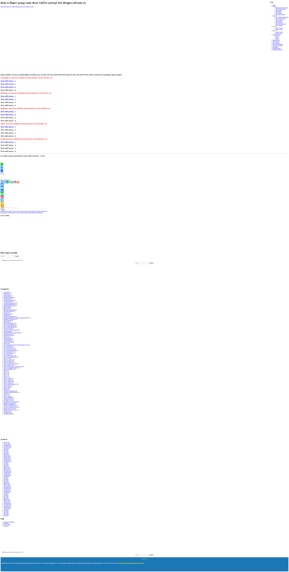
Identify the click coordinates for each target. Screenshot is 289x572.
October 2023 (7, 460)
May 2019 (6, 515)
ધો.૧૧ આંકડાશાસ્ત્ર (8, 347)
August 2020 (7, 508)
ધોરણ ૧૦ (6, 358)
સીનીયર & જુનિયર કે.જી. (10, 409)
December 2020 (7, 503)
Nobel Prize (6, 315)
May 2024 (6, 452)
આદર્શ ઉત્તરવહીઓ (8, 335)
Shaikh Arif (14, 6)
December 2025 (7, 445)
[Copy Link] (2, 203)
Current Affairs (7, 294)
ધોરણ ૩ (5, 370)
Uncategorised (7, 331)
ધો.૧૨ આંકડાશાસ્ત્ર (8, 353)
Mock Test (6, 308)
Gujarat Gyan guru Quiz (9, 303)
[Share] (144, 171)
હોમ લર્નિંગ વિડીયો (8, 414)
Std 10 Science (279, 22)
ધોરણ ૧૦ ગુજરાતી (8, 362)
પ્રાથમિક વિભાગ (277, 34)
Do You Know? (7, 296)
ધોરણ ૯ (5, 377)
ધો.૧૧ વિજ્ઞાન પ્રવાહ (29, 6)
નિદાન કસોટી (7, 386)
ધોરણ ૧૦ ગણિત (7, 361)
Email (2, 208)
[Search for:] (8, 256)
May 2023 (6, 464)
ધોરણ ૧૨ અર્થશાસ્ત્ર (9, 369)
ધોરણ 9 (274, 6)
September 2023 (7, 461)
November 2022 (7, 472)
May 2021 (6, 496)
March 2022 (6, 483)
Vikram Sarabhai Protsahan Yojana (12, 332)
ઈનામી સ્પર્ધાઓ (7, 339)
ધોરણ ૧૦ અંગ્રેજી (8, 359)
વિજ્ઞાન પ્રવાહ (279, 29)
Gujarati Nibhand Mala (9, 304)
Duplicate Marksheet (8, 297)
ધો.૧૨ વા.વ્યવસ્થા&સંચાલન (10, 357)
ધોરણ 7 (277, 37)
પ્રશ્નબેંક (5, 395)
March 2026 (6, 442)
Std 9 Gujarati (279, 10)
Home (274, 5)
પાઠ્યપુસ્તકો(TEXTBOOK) (10, 392)
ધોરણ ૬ (5, 373)
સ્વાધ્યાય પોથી (7, 412)
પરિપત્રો (6, 389)
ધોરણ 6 (277, 36)
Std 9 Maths (278, 11)
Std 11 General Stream (9, 323)
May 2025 (6, 450)
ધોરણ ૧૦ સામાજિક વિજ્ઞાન (10, 368)
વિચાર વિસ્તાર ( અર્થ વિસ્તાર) (11, 401)
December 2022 (7, 471)
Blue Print (6, 293)
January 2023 (7, 469)
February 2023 (7, 468)
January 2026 (7, 444)
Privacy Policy (7, 524)
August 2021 (7, 492)
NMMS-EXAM (7, 313)
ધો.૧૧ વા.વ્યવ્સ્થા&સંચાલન (10, 350)
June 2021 (6, 495)
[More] (18, 182)
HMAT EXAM (276, 40)
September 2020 (7, 507)
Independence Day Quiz (9, 305)
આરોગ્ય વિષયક (7, 338)
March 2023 (6, 467)
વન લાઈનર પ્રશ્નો (8, 400)
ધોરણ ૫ (5, 372)
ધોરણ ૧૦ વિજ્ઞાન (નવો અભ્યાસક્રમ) (12, 366)
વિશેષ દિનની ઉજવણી (9, 404)
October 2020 (7, 506)
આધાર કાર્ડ (6, 336)
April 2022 (6, 481)
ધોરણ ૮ (5, 376)
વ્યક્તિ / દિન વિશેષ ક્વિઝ (10, 405)
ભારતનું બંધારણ (7, 396)
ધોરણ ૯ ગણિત (7, 380)
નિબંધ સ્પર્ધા (6, 388)
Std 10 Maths (279, 21)
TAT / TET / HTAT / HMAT (10, 330)
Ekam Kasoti (20, 6)
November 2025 (7, 446)
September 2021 (7, 491)
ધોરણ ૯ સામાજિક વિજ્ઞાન (10, 384)
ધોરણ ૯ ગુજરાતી (8, 381)
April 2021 (6, 498)
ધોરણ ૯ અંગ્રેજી (8, 378)
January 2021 (7, 502)
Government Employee (9, 300)
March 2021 (6, 499)
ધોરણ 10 (275, 15)
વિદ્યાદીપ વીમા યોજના (9, 403)
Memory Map (7, 307)
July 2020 (6, 510)
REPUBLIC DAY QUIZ (10, 319)
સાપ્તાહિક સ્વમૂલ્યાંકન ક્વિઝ (11, 407)
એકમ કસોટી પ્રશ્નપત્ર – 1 (8, 81)
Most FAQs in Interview (9, 309)
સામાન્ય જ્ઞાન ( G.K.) (9, 408)
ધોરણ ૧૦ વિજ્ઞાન (8, 365)
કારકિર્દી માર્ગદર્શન (8, 340)
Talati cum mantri (8, 328)
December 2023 (7, 458)
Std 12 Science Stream (9, 327)
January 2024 (7, 457)
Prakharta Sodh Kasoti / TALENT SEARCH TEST (16, 317)
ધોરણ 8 (277, 38)
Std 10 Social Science (281, 24)
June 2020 (6, 511)
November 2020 (7, 504)
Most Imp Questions (277, 49)
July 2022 (6, 477)
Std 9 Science (279, 13)
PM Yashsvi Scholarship (9, 316)
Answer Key (7, 292)
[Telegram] (144, 166)
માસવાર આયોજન (8, 397)
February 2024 (7, 456)
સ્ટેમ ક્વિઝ (6, 411)
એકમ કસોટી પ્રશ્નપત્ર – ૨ (8, 114)
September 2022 (7, 475)
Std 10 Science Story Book (282, 17)
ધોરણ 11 (275, 26)
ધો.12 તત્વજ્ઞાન (7, 354)
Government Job (8, 301)
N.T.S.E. (6, 312)
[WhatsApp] (144, 164)
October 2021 (7, 490)
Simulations (275, 47)
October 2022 (7, 473)
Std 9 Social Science (280, 14)
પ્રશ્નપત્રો (6, 393)
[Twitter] (4, 182)
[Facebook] (144, 169)
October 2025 (7, 448)
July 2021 (6, 494)
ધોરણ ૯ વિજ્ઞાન (7, 382)
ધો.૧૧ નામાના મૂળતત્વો (9, 349)
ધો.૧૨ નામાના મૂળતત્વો (9, 355)
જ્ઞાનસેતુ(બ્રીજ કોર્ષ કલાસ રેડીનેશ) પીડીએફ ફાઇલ (16, 345)
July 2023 (6, 462)
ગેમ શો (5, 343)
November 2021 (7, 488)
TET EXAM (276, 41)
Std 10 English (279, 25)
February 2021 (7, 500)
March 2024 (6, 454)
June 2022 (6, 479)
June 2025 (6, 449)
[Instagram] (15, 182)
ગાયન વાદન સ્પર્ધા (8, 342)
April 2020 (6, 514)
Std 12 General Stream (9, 326)
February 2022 (7, 484)
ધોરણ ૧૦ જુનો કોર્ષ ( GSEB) (10, 363)
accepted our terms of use (124, 563)
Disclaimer (6, 523)
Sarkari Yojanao (7, 320)
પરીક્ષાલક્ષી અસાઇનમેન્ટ (9, 391)
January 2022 (7, 485)
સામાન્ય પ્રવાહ (279, 28)
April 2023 (6, 465)
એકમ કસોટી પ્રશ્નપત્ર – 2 (8, 84)
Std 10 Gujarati (279, 20)
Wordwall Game (276, 48)
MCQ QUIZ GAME (280, 9)
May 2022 (6, 480)
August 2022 (7, 476)
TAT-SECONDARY (278, 44)
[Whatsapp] (10, 182)
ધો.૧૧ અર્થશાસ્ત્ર (8, 346)
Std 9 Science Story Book (282, 7)
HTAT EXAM (276, 43)
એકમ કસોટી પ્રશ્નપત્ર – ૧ (8, 111)
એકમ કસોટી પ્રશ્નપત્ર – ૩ (8, 87)
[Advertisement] (144, 62)
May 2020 (6, 513)
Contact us (6, 526)
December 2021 (7, 487)
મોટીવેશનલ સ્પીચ (8, 399)
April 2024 (6, 453)
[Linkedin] (7, 182)
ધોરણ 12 (275, 30)
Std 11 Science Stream (9, 324)
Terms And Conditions (9, 522)
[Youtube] (8, 568)
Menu (272, 2)
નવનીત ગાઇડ (7, 385)
